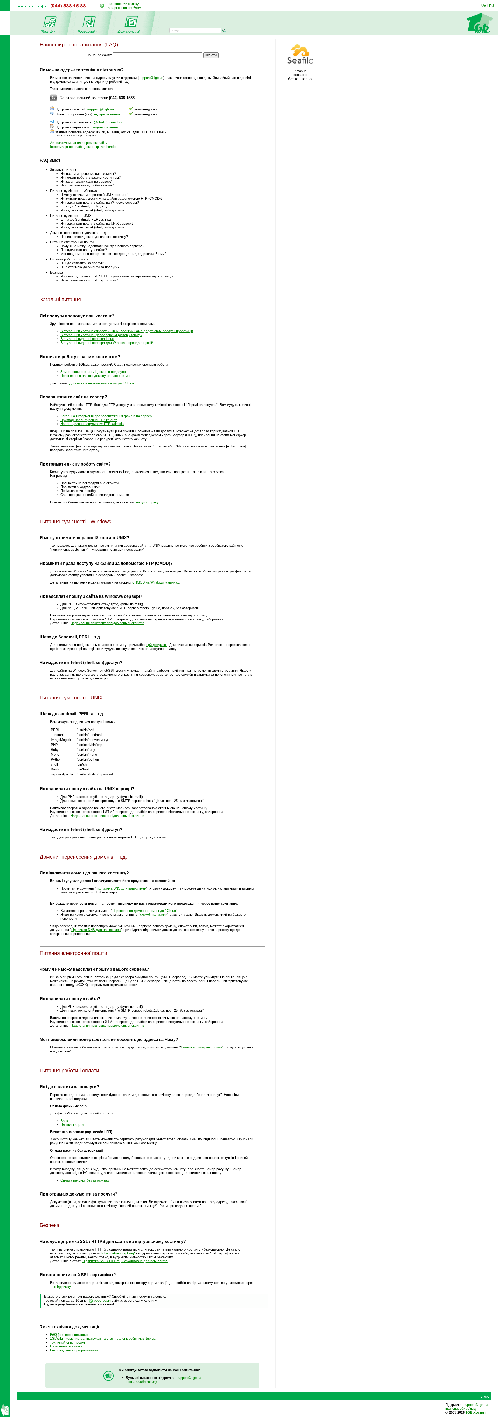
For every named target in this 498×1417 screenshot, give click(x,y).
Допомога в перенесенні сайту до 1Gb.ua (101, 383)
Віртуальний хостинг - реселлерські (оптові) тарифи (101, 335)
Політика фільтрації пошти (201, 1047)
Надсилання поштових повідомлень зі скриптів (107, 623)
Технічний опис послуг (67, 1342)
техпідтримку (60, 1287)
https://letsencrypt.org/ (118, 1253)
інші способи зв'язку (141, 1382)
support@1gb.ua (151, 78)
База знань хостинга (66, 1346)
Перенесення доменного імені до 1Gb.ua (144, 911)
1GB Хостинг (476, 1412)
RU (491, 6)
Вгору (484, 1396)
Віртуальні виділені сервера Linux (87, 339)
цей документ (156, 645)
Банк (64, 1121)
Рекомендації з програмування (74, 1350)
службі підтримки (153, 914)
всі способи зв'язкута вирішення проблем (123, 6)
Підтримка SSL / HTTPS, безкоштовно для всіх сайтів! (125, 1261)
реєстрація (102, 1300)
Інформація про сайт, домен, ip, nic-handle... (84, 147)
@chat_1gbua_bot (108, 122)
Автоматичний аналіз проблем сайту (78, 143)
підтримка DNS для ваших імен (121, 888)
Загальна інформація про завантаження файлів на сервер (106, 416)
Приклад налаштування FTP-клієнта (88, 420)
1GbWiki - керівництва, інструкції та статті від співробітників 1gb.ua (102, 1338)
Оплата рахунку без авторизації (85, 1180)
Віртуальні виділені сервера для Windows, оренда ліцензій (106, 343)
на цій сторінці (147, 502)
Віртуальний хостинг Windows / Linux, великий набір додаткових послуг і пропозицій (126, 331)
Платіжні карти (72, 1125)
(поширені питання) (69, 1335)
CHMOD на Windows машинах (155, 582)
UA (483, 6)
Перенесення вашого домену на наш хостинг (95, 376)
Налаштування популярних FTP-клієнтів (92, 424)
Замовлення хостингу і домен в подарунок (93, 372)
